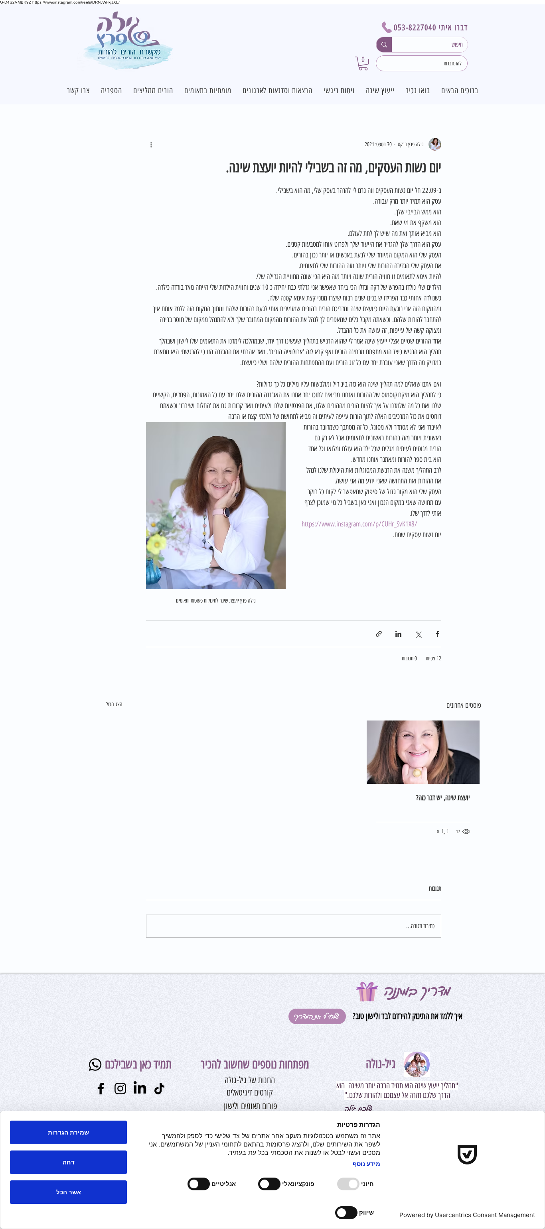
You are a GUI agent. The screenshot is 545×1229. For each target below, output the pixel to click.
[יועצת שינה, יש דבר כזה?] (423, 752)
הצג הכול (114, 704)
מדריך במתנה (417, 991)
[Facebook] (101, 1088)
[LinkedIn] (140, 1088)
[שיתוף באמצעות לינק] (379, 634)
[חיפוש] (384, 44)
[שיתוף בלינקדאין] (398, 634)
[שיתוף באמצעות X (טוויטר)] (418, 634)
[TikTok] (159, 1088)
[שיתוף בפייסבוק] (437, 634)
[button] (363, 63)
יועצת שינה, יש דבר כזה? (443, 797)
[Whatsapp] (95, 1064)
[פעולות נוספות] (151, 144)
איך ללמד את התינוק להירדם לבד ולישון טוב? (406, 1016)
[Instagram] (120, 1088)
